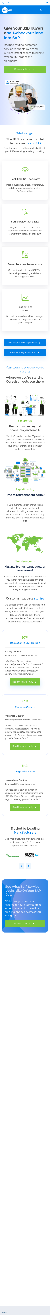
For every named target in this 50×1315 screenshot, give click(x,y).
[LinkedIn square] (47, 2)
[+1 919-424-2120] (3, 2)
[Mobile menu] (46, 10)
